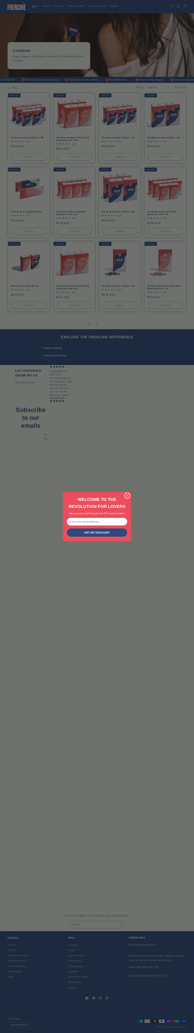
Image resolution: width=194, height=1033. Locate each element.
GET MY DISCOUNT (97, 532)
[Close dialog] (127, 495)
